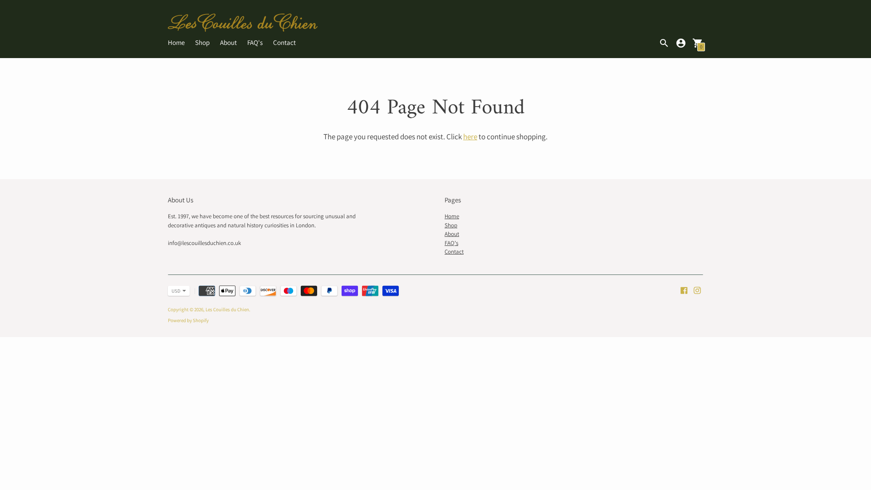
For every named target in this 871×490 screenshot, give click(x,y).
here (470, 137)
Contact (284, 42)
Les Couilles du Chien (227, 309)
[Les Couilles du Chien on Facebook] (684, 289)
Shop (202, 42)
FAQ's (255, 42)
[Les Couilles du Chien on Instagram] (697, 289)
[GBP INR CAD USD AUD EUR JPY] (174, 291)
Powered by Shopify (188, 320)
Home (176, 42)
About (228, 42)
